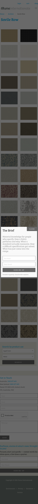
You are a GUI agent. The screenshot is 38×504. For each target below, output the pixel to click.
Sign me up (19, 270)
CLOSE (32, 229)
